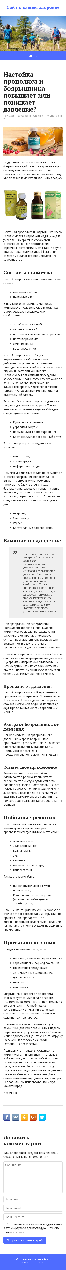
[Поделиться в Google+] (33, 1117)
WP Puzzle (38, 1262)
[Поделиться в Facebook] (6, 1117)
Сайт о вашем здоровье (33, 7)
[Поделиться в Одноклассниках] (24, 1117)
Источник (10, 1093)
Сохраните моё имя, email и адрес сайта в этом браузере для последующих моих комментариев (32, 1228)
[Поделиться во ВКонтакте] (15, 1117)
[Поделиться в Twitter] (42, 1117)
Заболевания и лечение (30, 115)
